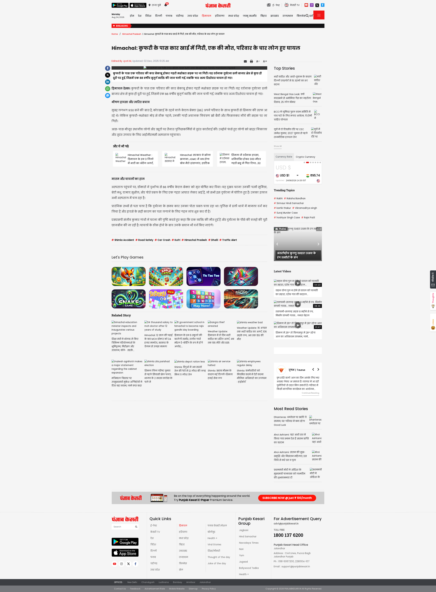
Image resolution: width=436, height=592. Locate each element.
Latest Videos (282, 271)
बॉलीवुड (211, 532)
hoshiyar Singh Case (287, 217)
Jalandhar (205, 582)
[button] (277, 244)
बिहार (263, 16)
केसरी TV (155, 532)
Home (115, 34)
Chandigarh (147, 582)
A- (258, 61)
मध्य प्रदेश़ (233, 16)
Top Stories (284, 68)
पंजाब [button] (169, 16)
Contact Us (120, 588)
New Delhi (132, 582)
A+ (265, 61)
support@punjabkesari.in (296, 566)
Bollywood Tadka (249, 568)
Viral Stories (214, 544)
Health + (212, 538)
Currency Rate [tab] (284, 156)
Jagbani (243, 530)
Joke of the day (217, 563)
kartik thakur (282, 208)
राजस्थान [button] (288, 16)
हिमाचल (183, 525)
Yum (241, 555)
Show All (278, 146)
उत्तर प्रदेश (192, 16)
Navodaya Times (249, 542)
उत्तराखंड (183, 550)
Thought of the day (219, 557)
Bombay (177, 582)
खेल (181, 569)
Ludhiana (164, 582)
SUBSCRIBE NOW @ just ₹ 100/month (287, 498)
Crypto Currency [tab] (305, 157)
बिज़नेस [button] (301, 16)
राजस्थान (183, 557)
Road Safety (144, 240)
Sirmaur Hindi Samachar (289, 203)
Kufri (176, 240)
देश (152, 538)
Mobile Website (176, 588)
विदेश (153, 544)
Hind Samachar (247, 536)
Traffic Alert (228, 240)
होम (132, 16)
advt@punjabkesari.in (286, 523)
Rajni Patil (308, 217)
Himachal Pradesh (131, 34)
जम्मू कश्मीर (250, 16)
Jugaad (243, 561)
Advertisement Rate (155, 588)
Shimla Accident (123, 240)
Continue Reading (310, 393)
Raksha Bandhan (295, 198)
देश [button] (140, 16)
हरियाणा (183, 532)
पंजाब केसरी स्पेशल (217, 525)
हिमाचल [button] (206, 16)
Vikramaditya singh (304, 208)
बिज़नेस (183, 563)
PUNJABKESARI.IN (292, 588)
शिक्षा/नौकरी (214, 550)
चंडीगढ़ (153, 563)
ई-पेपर (153, 525)
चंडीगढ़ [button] (180, 16)
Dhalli (213, 240)
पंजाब (153, 557)
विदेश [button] (148, 16)
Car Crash (162, 240)
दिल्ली (158, 16)
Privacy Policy (209, 588)
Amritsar (190, 582)
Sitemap (193, 588)
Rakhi (278, 198)
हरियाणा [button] (219, 16)
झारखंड (274, 16)
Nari (241, 549)
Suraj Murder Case (286, 212)
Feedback (135, 588)
